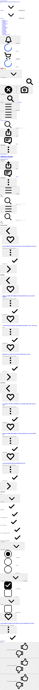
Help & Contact (17, 1)
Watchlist (3, 22)
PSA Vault (4, 33)
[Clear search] (8, 90)
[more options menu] (10, 253)
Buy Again (4, 24)
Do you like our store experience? (12, 649)
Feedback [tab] (2, 196)
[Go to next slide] (8, 269)
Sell (1, 2)
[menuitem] (20, 260)
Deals (9, 1)
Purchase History (5, 23)
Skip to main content (3, 0)
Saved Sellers (4, 28)
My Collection (4, 31)
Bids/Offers (4, 21)
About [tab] (1, 195)
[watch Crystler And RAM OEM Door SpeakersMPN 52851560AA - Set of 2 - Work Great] (10, 319)
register (7, 1)
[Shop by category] (8, 115)
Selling (3, 25)
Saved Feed (4, 26)
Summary (4, 20)
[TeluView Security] (0, 119)
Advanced (20, 102)
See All (1, 641)
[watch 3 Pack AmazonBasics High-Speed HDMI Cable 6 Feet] (10, 457)
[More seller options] (8, 150)
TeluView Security (3, 120)
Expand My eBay (21, 18)
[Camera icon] (24, 90)
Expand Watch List (22, 10)
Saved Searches (4, 27)
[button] (9, 99)
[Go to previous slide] (8, 231)
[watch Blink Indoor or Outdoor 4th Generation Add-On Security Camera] (10, 348)
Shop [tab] (1, 194)
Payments (4, 29)
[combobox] (11, 85)
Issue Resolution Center (6, 34)
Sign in (4, 1)
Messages (4, 32)
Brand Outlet (12, 1)
